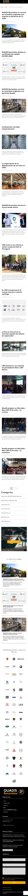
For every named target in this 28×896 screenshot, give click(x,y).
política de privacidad (13, 878)
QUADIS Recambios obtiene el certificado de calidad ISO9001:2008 (13, 54)
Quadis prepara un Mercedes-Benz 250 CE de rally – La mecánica (13, 450)
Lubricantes (4, 513)
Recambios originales (7, 500)
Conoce (10, 809)
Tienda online (7, 803)
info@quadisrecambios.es (8, 825)
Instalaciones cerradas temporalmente (11, 128)
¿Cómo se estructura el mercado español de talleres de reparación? (13, 334)
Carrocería (4, 509)
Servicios (6, 805)
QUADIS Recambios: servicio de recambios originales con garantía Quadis (13, 91)
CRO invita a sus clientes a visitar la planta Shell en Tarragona (12, 247)
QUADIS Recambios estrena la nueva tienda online (14, 206)
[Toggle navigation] (23, 1)
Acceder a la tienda (14, 541)
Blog (6, 7)
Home (2, 7)
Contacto (6, 812)
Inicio (5, 801)
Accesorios (4, 504)
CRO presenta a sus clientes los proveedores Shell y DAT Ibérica (13, 368)
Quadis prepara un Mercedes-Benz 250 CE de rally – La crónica (13, 410)
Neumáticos (5, 521)
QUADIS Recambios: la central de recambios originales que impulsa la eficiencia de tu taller (14, 15)
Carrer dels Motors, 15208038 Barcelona (8, 821)
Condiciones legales (7, 889)
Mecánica (4, 517)
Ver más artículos (7, 850)
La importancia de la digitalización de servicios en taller (13, 165)
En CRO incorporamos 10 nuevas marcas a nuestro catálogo (12, 292)
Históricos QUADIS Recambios (10, 496)
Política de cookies (7, 887)
